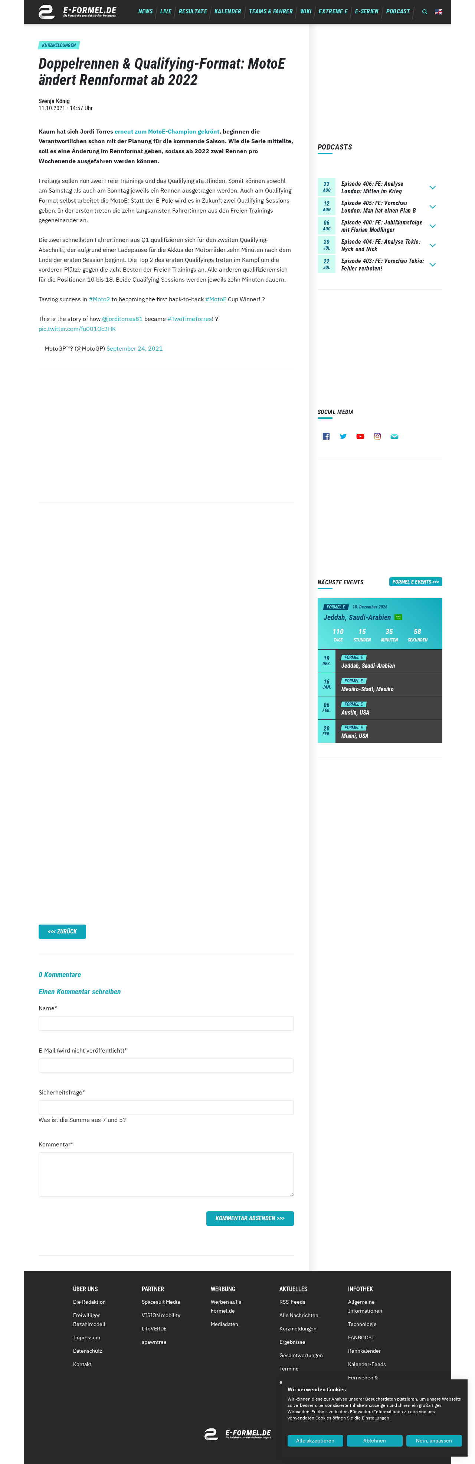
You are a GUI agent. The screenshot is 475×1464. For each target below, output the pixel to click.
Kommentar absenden (245, 1218)
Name (52, 1008)
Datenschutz (87, 1351)
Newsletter (394, 436)
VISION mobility (161, 1315)
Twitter (343, 436)
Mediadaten (224, 1324)
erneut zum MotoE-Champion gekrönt (167, 131)
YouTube (360, 436)
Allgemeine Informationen (365, 1306)
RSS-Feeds (292, 1302)
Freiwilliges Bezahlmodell (89, 1319)
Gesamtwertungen (301, 1355)
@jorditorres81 (122, 318)
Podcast (398, 11)
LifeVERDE (154, 1328)
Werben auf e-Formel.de (227, 1306)
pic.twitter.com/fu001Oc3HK (77, 328)
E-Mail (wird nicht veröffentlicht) (83, 1050)
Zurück (67, 931)
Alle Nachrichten (298, 1315)
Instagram (377, 436)
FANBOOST (361, 1337)
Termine (289, 1368)
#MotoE (215, 299)
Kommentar (56, 1144)
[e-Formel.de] (78, 12)
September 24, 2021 (135, 348)
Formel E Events (412, 582)
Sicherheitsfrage (62, 1092)
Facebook (326, 436)
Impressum (86, 1337)
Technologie (362, 1324)
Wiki (305, 11)
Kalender (228, 11)
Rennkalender (364, 1351)
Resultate (193, 11)
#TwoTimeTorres (189, 318)
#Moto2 (99, 299)
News (145, 11)
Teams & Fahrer (271, 11)
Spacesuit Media (161, 1302)
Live (165, 11)
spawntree (154, 1342)
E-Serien (367, 11)
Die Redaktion (89, 1302)
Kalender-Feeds (367, 1364)
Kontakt (82, 1364)
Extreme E (333, 11)
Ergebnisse (292, 1342)
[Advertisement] (166, 436)
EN (438, 11)
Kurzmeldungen (298, 1328)
